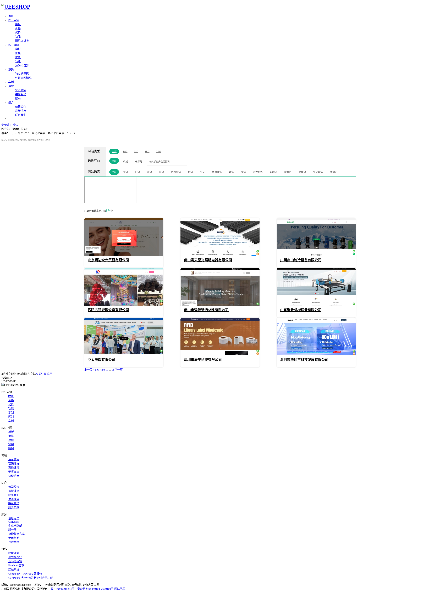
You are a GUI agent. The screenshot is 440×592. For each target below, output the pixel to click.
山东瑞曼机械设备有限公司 (300, 310)
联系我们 (20, 114)
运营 (11, 86)
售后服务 (13, 518)
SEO (147, 151)
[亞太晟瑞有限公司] (123, 354)
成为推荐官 (15, 557)
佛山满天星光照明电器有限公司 (208, 260)
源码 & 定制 (22, 40)
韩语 (231, 172)
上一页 (88, 369)
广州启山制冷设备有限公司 (300, 260)
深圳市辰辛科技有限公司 (203, 360)
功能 (18, 36)
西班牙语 (176, 172)
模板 (18, 24)
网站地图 (119, 588)
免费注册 (6, 124)
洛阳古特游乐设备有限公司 (108, 310)
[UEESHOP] (15, 7)
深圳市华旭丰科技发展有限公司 (304, 360)
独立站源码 (22, 73)
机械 (125, 161)
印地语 (273, 172)
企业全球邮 (15, 525)
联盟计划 (13, 553)
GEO (158, 151)
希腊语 (288, 172)
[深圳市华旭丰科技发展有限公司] (316, 354)
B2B (125, 151)
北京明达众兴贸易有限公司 (108, 260)
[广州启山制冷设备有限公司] (316, 254)
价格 (18, 28)
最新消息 (20, 110)
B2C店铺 (13, 20)
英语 (125, 172)
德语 (149, 172)
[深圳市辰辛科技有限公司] (220, 354)
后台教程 (13, 459)
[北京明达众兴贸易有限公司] (123, 254)
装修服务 (20, 94)
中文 (202, 172)
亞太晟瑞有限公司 (101, 360)
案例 (11, 82)
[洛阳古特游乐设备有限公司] (123, 304)
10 (107, 369)
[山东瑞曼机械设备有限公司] (316, 304)
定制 (11, 412)
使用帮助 (13, 538)
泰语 (243, 172)
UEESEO (13, 521)
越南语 (302, 172)
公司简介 (20, 106)
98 (113, 369)
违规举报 (13, 542)
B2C (136, 151)
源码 (11, 69)
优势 (18, 32)
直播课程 (13, 467)
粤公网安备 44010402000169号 (95, 588)
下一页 (118, 369)
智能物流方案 (16, 533)
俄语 (190, 172)
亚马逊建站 (15, 561)
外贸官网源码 (23, 77)
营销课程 (13, 463)
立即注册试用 (44, 373)
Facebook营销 (16, 565)
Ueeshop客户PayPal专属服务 (25, 573)
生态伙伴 (13, 499)
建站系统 (13, 569)
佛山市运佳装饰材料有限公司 (206, 310)
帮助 (18, 98)
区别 (11, 416)
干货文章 (13, 471)
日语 (137, 172)
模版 (11, 396)
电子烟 (138, 161)
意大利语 (258, 172)
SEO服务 (20, 90)
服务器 (12, 529)
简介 (11, 102)
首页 (11, 16)
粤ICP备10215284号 (62, 588)
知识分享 (13, 475)
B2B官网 (13, 44)
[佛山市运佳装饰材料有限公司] (220, 304)
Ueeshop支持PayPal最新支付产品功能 (30, 577)
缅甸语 (333, 172)
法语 (161, 172)
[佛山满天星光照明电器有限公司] (220, 254)
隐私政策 (13, 503)
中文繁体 (318, 172)
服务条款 (13, 507)
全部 (114, 151)
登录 (16, 124)
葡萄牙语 (217, 172)
